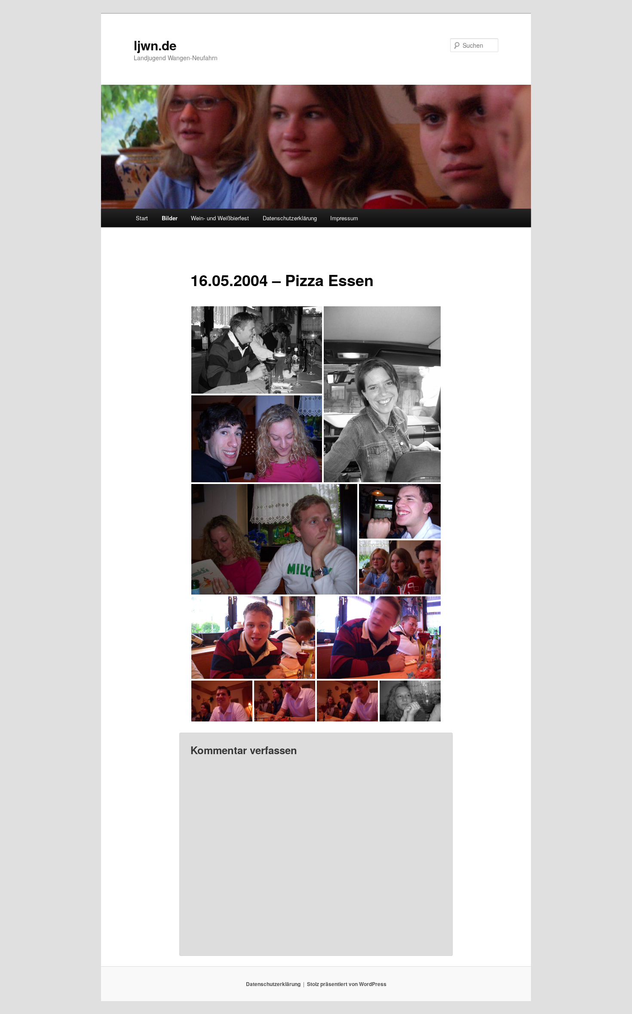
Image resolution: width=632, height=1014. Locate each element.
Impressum (344, 218)
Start (142, 218)
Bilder (170, 218)
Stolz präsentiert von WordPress (347, 984)
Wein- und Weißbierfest (220, 218)
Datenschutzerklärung (290, 218)
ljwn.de (155, 45)
